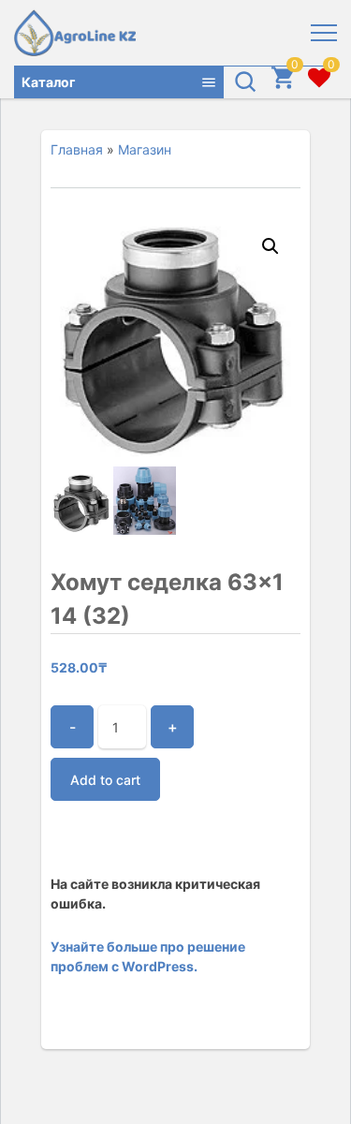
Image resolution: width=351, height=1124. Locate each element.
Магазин (144, 149)
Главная (77, 149)
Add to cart (105, 780)
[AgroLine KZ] (75, 32)
